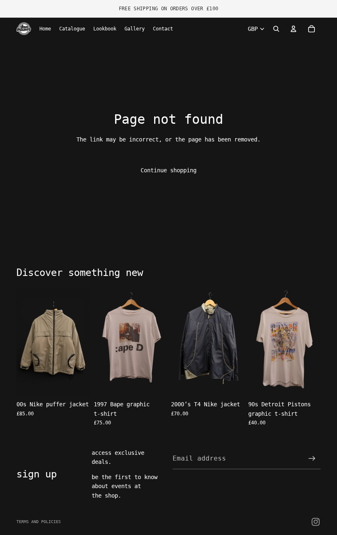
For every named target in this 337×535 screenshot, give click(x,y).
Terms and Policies (38, 521)
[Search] (276, 29)
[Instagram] (316, 522)
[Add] (76, 383)
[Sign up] (312, 458)
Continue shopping (168, 170)
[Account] (293, 29)
